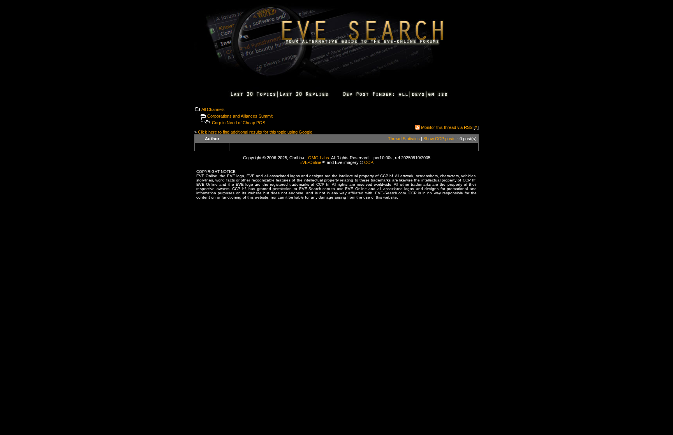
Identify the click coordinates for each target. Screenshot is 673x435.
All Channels (213, 109)
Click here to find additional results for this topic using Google (255, 132)
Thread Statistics (404, 138)
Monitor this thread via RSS (446, 127)
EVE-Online (310, 162)
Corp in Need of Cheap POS (238, 122)
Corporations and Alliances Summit (240, 116)
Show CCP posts (439, 138)
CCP (368, 162)
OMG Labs (318, 157)
